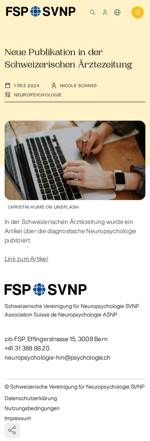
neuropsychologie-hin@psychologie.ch (57, 357)
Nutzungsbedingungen (32, 408)
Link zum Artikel (27, 259)
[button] (93, 12)
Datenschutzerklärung (31, 398)
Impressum (18, 418)
